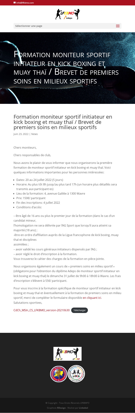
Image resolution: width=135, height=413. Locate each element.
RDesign (61, 407)
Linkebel (83, 407)
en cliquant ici (92, 298)
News (34, 134)
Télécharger (79, 310)
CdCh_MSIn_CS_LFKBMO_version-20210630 (42, 310)
